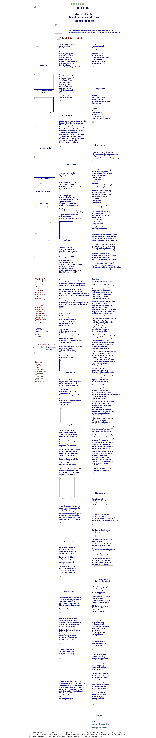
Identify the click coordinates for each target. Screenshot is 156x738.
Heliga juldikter (99, 728)
